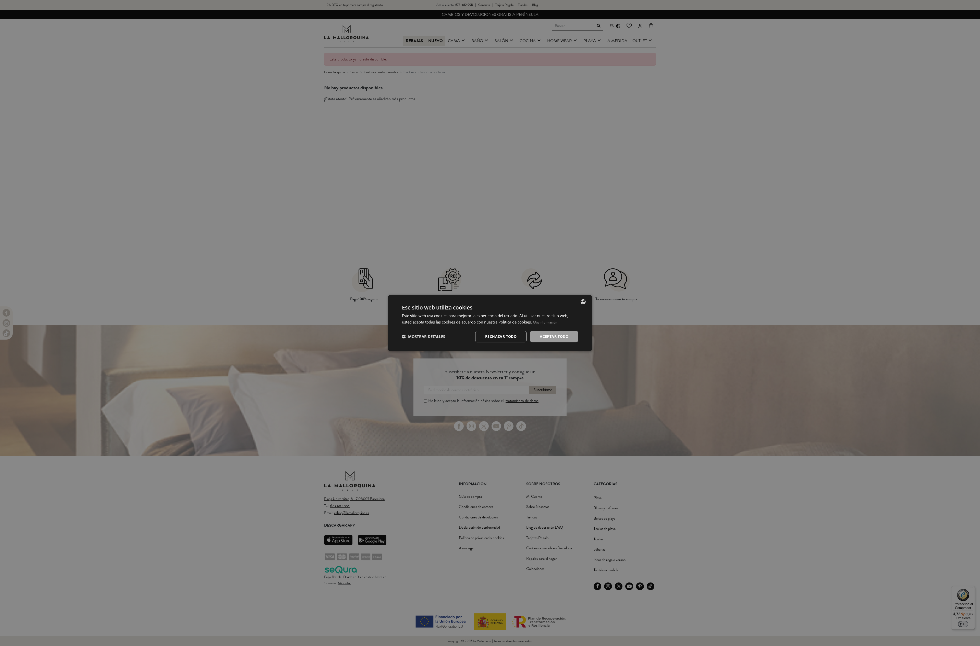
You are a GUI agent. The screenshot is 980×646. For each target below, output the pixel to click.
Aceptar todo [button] (554, 336)
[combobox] (583, 301)
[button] (423, 336)
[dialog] (490, 323)
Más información (545, 322)
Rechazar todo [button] (501, 336)
